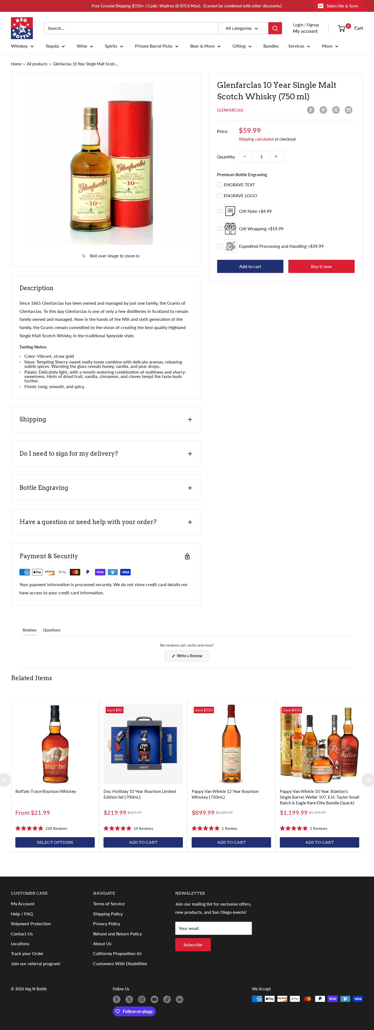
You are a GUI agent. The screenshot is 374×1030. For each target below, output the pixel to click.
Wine (82, 46)
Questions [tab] (51, 631)
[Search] (275, 28)
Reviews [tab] (29, 631)
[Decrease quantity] (246, 156)
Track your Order (27, 953)
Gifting (239, 46)
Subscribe (193, 944)
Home (16, 64)
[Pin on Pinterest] (324, 110)
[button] (41, 828)
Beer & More (202, 46)
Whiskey (19, 46)
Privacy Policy (106, 923)
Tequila (52, 46)
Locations (20, 943)
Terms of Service (109, 903)
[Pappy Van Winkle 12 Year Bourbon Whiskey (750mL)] (231, 744)
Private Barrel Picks (153, 46)
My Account (22, 903)
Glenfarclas (230, 110)
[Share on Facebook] (312, 110)
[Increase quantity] (277, 156)
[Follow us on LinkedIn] (181, 999)
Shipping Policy (108, 913)
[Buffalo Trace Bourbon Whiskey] (55, 744)
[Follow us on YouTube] (155, 999)
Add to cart (250, 266)
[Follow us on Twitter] (130, 999)
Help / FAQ (22, 913)
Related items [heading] (31, 678)
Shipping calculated (256, 138)
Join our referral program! (35, 963)
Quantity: (226, 156)
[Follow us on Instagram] (143, 999)
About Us (102, 943)
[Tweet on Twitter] (337, 110)
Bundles (271, 46)
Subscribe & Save (342, 5)
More (327, 46)
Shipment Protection (31, 923)
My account (305, 31)
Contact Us (22, 933)
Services (296, 46)
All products (37, 64)
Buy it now (321, 266)
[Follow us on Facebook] (118, 999)
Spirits (111, 46)
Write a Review (192, 657)
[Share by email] (350, 110)
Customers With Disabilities (120, 963)
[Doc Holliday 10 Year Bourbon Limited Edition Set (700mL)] (143, 744)
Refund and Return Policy (117, 933)
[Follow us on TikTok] (168, 999)
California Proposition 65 (117, 953)
